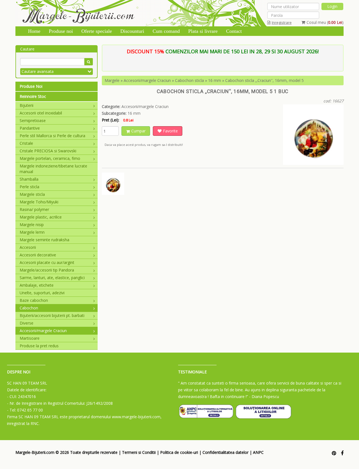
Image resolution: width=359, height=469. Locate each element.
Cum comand (166, 31)
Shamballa (29, 179)
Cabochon (29, 308)
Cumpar (138, 131)
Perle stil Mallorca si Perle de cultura (52, 135)
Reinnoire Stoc (33, 96)
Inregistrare (282, 22)
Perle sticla (29, 186)
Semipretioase (33, 120)
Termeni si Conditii (139, 452)
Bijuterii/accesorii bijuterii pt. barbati (52, 315)
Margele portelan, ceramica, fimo (50, 158)
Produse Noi (31, 86)
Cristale (26, 143)
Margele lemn (32, 232)
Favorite (170, 131)
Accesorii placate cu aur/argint (47, 262)
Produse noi (61, 31)
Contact (234, 31)
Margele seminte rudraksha (44, 239)
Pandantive (30, 128)
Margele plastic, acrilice (41, 217)
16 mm (214, 80)
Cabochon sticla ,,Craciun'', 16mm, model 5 (264, 80)
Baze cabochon (34, 300)
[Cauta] (88, 61)
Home (34, 31)
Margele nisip (32, 224)
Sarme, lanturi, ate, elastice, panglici (52, 277)
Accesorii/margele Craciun (43, 330)
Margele (112, 80)
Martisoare (30, 338)
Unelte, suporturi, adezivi (42, 292)
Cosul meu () (325, 22)
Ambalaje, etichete (37, 285)
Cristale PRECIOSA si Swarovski (48, 150)
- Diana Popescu (264, 396)
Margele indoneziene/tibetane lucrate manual (53, 168)
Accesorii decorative (38, 255)
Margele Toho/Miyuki (39, 201)
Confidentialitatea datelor (225, 452)
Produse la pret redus (39, 345)
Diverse (26, 323)
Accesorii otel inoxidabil (41, 113)
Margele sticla (32, 194)
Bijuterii (26, 105)
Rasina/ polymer (34, 209)
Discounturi (132, 31)
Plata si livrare (203, 31)
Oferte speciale (96, 31)
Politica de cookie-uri (179, 452)
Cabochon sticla (189, 80)
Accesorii (28, 247)
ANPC (258, 452)
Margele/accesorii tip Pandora (47, 270)
